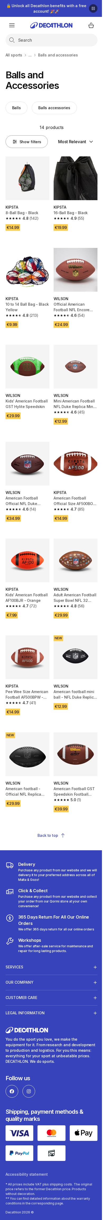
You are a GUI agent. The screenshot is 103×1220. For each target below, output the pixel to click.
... (30, 55)
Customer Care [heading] (21, 1006)
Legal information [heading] (25, 1022)
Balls (16, 107)
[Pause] (93, 8)
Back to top (48, 835)
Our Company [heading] (20, 991)
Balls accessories (54, 107)
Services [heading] (14, 976)
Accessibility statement (27, 1181)
